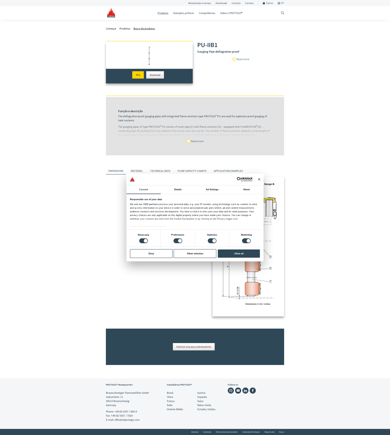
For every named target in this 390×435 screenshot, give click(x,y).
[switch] (178, 240)
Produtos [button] (163, 13)
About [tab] (246, 189)
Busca (281, 432)
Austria (201, 393)
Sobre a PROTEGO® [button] (231, 13)
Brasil (170, 393)
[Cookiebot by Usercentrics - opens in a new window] (239, 179)
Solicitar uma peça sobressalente (193, 346)
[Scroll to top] (381, 426)
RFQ (138, 74)
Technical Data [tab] (160, 171)
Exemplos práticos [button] (183, 13)
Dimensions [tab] (115, 171)
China (170, 397)
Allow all (238, 253)
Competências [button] (207, 13)
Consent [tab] (143, 189)
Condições (207, 432)
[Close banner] (259, 179)
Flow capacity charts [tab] (192, 171)
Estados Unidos (206, 409)
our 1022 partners (149, 204)
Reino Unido (204, 405)
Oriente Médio (175, 409)
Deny (151, 253)
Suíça (200, 401)
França (171, 401)
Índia (169, 405)
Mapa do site (269, 432)
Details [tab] (178, 189)
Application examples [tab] (228, 171)
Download (155, 74)
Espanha (202, 397)
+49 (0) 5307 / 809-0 (125, 411)
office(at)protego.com (127, 419)
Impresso (194, 432)
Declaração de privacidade (226, 432)
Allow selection (195, 253)
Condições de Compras (251, 432)
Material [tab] (137, 171)
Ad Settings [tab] (212, 189)
